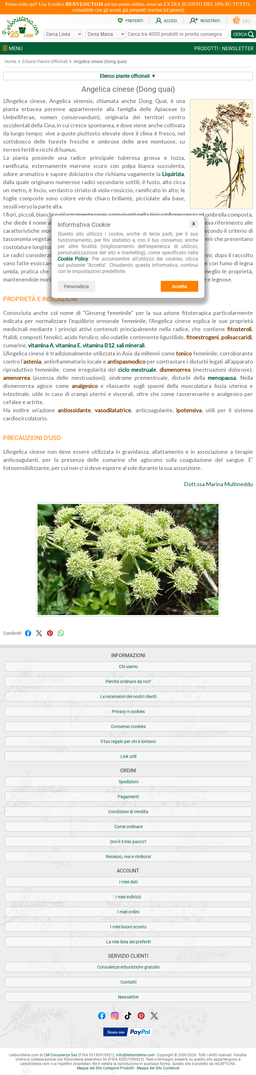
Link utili (128, 756)
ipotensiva (189, 410)
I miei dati (128, 881)
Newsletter (128, 996)
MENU (14, 48)
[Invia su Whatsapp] (61, 633)
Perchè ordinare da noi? (128, 681)
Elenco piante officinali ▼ (128, 76)
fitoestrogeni (202, 337)
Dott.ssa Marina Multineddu (218, 484)
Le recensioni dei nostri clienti (128, 696)
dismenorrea (175, 369)
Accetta (179, 286)
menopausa (222, 377)
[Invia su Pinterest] (50, 633)
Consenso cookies (128, 726)
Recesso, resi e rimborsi (128, 856)
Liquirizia (173, 173)
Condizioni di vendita (128, 811)
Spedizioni (128, 781)
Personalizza (76, 286)
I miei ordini (128, 911)
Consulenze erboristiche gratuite (128, 967)
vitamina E (68, 345)
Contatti (128, 982)
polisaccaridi (236, 337)
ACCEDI (170, 21)
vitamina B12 (98, 345)
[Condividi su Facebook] (28, 633)
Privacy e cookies (128, 711)
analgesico (85, 385)
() (246, 21)
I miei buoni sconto (128, 926)
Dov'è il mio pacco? (128, 841)
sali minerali (130, 345)
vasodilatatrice (113, 410)
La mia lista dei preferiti (128, 941)
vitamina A (40, 345)
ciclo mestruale (137, 369)
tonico (184, 353)
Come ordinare (128, 826)
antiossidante (74, 410)
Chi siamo (128, 666)
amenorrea (16, 377)
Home (10, 61)
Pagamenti (128, 796)
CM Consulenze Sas (60, 1055)
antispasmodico (126, 361)
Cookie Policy (73, 259)
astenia (32, 361)
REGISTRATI (210, 21)
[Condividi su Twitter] (39, 633)
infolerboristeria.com (135, 1055)
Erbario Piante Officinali (44, 61)
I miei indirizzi (128, 896)
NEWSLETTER (238, 48)
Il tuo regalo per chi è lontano (128, 741)
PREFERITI (134, 21)
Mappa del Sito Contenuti (158, 1068)
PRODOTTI (206, 48)
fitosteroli (239, 328)
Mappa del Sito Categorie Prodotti (105, 1068)
